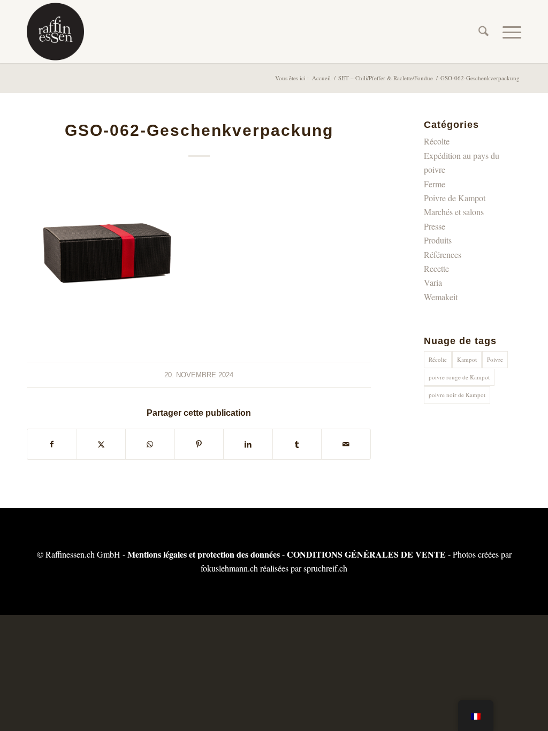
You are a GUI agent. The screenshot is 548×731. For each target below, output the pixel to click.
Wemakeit (441, 296)
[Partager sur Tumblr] (297, 444)
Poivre (495, 359)
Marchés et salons (454, 211)
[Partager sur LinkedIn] (248, 444)
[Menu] (508, 31)
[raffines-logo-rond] (55, 31)
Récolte (437, 141)
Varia (433, 282)
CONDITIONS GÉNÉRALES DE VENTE (366, 554)
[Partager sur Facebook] (52, 444)
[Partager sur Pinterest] (199, 444)
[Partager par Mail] (346, 444)
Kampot (467, 359)
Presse (434, 226)
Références (442, 254)
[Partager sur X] (101, 444)
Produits (438, 240)
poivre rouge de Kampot (459, 377)
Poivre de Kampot (454, 197)
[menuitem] (483, 31)
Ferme (434, 183)
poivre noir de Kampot (457, 395)
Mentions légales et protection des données (203, 554)
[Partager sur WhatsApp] (150, 444)
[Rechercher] (483, 31)
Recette (436, 268)
